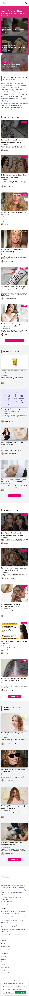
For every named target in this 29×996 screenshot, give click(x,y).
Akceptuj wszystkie (20, 992)
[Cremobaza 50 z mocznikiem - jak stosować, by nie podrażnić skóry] (14, 276)
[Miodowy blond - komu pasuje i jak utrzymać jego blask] (14, 795)
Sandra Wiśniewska (9, 421)
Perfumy (3, 962)
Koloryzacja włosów (6, 972)
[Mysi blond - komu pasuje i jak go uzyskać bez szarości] (14, 722)
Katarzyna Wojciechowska (10, 453)
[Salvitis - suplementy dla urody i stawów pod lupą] (14, 362)
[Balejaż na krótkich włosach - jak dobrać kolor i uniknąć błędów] (14, 44)
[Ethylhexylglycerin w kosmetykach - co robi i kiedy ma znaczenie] (14, 26)
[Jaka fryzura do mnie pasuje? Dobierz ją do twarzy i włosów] (14, 522)
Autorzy (4, 940)
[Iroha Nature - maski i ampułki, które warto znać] (14, 433)
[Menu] (23, 3)
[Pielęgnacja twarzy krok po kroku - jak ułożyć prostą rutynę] (14, 398)
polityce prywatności (16, 989)
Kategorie (4, 953)
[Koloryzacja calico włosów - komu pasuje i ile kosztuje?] (14, 758)
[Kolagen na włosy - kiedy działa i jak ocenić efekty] (14, 630)
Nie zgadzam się (8, 992)
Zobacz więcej (14, 495)
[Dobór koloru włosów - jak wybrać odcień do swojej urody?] (14, 164)
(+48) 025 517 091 (7, 901)
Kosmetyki (3, 956)
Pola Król (6, 383)
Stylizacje (3, 959)
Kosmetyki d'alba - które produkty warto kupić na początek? (11, 67)
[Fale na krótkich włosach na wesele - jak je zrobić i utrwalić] (14, 557)
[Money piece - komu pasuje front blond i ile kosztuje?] (14, 239)
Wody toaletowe (5, 967)
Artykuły (4, 908)
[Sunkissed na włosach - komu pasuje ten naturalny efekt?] (14, 129)
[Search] (26, 3)
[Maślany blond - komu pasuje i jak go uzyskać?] (14, 201)
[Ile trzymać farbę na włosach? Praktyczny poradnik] (14, 832)
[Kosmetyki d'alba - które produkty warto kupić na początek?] (14, 62)
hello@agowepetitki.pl (8, 904)
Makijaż (3, 964)
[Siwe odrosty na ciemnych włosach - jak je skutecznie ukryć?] (14, 668)
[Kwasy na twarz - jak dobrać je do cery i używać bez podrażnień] (14, 468)
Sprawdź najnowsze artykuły (14, 340)
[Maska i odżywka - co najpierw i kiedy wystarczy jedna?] (14, 313)
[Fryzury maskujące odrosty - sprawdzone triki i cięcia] (14, 593)
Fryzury (3, 970)
